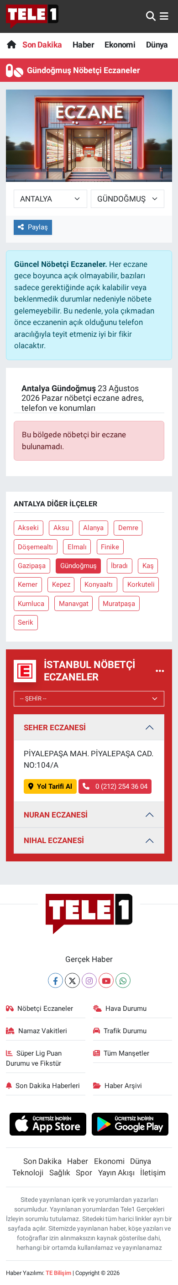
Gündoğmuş (78, 566)
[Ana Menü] (164, 16)
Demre (128, 528)
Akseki (28, 528)
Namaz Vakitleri (42, 1031)
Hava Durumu (126, 1008)
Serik (25, 622)
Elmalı (77, 547)
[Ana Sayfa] (11, 44)
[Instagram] (89, 980)
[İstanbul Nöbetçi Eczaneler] (160, 670)
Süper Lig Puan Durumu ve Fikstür (34, 1058)
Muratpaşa (119, 604)
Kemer (27, 584)
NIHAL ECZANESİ (54, 840)
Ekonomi (120, 44)
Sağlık (59, 1172)
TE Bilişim (58, 1272)
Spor (84, 1172)
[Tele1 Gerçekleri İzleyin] (32, 16)
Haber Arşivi (123, 1086)
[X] (72, 980)
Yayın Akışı (116, 1172)
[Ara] (151, 16)
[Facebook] (55, 980)
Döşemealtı (35, 547)
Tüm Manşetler (126, 1053)
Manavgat (74, 604)
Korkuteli (141, 584)
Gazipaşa (32, 566)
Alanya (93, 528)
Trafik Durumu (125, 1031)
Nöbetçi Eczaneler (45, 1008)
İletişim (153, 1172)
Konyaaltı (98, 584)
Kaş (148, 566)
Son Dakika (42, 44)
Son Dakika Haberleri (48, 1086)
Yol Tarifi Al (54, 786)
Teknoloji (27, 1172)
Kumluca (31, 604)
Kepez (61, 584)
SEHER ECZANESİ (55, 727)
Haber (83, 44)
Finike (110, 547)
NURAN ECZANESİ (56, 814)
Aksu (61, 528)
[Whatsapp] (123, 980)
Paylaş (38, 227)
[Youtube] (106, 980)
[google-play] (130, 1125)
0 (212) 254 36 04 (120, 786)
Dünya (157, 44)
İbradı (119, 566)
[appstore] (47, 1125)
